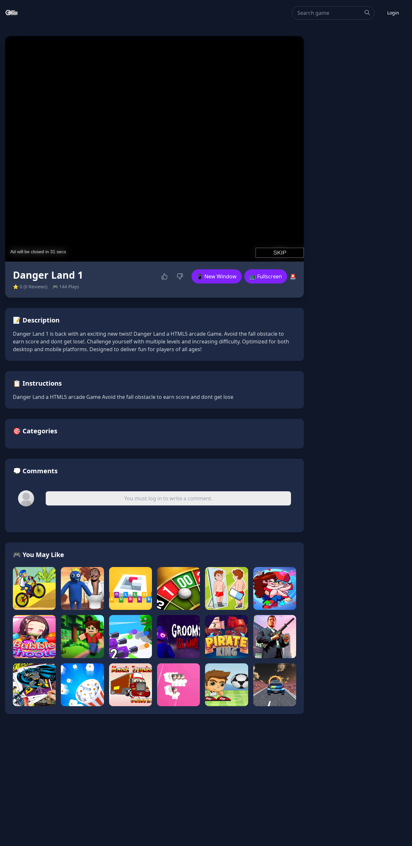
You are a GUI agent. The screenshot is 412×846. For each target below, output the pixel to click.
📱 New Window (217, 276)
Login (393, 13)
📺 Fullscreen (265, 276)
